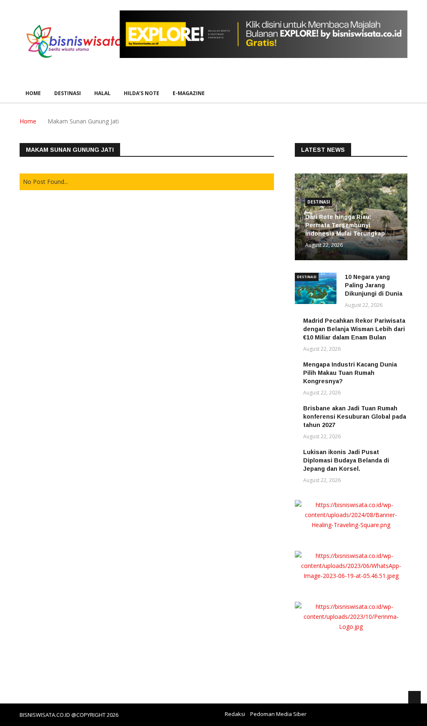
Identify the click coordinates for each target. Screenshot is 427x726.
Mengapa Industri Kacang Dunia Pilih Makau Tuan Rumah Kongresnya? (350, 372)
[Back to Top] (414, 697)
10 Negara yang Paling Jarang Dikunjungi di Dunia (373, 285)
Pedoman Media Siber (278, 714)
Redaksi (235, 714)
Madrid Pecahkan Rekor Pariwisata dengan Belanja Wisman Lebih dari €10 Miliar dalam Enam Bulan (354, 329)
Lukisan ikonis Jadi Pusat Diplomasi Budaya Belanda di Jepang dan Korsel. (346, 460)
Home (33, 93)
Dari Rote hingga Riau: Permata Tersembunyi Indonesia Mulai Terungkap (345, 225)
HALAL (102, 93)
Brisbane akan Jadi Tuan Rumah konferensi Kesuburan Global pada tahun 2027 (354, 416)
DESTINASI (67, 93)
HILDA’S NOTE (141, 93)
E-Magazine (189, 93)
